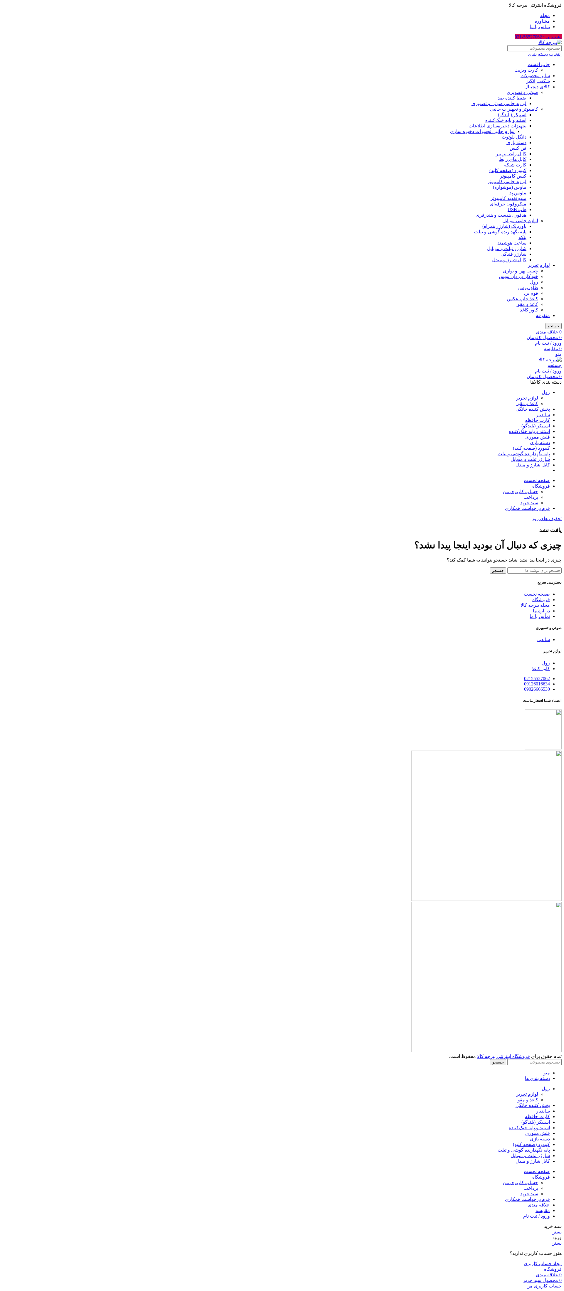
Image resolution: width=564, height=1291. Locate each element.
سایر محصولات (535, 75)
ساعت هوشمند (511, 242)
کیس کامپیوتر (513, 175)
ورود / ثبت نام (536, 1216)
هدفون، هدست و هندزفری (501, 215)
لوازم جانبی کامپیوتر (506, 181)
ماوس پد (517, 192)
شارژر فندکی (513, 254)
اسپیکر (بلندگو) (512, 114)
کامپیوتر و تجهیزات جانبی (514, 109)
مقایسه (543, 1210)
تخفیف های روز (547, 518)
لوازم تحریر (539, 265)
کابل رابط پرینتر (511, 153)
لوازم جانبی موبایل (520, 220)
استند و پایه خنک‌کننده (505, 120)
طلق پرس (528, 287)
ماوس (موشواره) (509, 187)
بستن (556, 1231)
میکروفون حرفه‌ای (508, 203)
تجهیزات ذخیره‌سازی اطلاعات (497, 125)
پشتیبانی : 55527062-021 (538, 36)
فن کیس (518, 148)
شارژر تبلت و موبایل (506, 248)
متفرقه (543, 315)
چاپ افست (539, 64)
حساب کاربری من (520, 491)
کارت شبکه (515, 164)
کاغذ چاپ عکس (522, 298)
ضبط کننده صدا (511, 97)
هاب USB (517, 209)
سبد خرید (529, 502)
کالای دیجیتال (537, 86)
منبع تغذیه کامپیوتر (508, 198)
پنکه (522, 237)
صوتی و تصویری (522, 92)
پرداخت (530, 497)
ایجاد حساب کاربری (543, 1263)
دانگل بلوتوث (514, 136)
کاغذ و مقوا (527, 304)
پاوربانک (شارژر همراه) (504, 226)
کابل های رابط (512, 159)
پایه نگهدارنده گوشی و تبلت (500, 231)
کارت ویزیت (526, 70)
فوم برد (530, 293)
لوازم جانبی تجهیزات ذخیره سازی (482, 131)
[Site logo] (550, 42)
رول (534, 281)
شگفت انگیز (538, 81)
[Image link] (486, 899)
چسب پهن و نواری (520, 270)
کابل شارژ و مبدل (509, 259)
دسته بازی (516, 142)
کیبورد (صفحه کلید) (507, 170)
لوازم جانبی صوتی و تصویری (498, 103)
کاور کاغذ (529, 309)
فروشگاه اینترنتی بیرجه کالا (503, 1056)
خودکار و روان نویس (518, 276)
